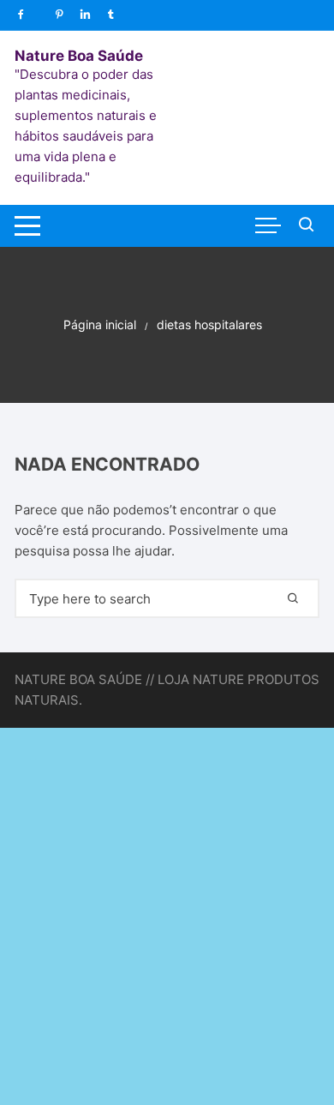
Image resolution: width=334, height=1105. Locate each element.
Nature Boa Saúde (79, 55)
